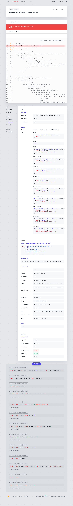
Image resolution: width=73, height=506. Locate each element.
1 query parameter (14, 397)
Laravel (26, 496)
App (7, 107)
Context (8, 129)
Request (8, 116)
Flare (47, 496)
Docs (20, 496)
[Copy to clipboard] (62, 115)
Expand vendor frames (15, 22)
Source (14, 496)
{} (46, 136)
